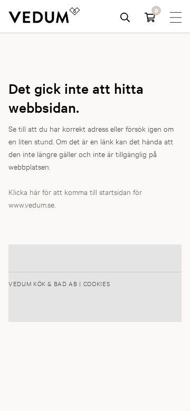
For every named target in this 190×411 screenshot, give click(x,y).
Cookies (96, 283)
